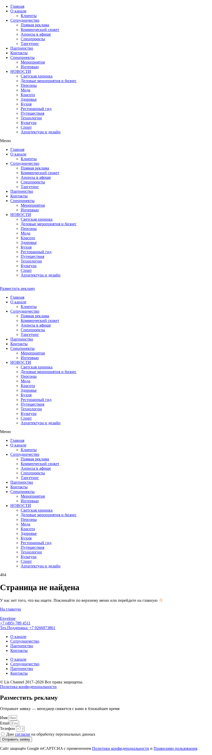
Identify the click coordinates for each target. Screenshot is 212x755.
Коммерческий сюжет (40, 29)
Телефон (8, 728)
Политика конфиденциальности (28, 686)
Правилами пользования (175, 748)
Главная (17, 6)
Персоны (29, 85)
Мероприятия (33, 62)
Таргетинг (30, 43)
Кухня (26, 104)
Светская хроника (36, 76)
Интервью (30, 67)
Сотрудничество (24, 20)
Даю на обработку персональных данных (50, 734)
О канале (18, 11)
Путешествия (32, 113)
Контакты (19, 53)
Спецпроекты (22, 57)
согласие (22, 734)
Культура (28, 122)
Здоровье (29, 99)
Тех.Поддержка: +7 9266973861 (27, 628)
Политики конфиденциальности (120, 748)
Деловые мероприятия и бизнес (49, 81)
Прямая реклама (35, 25)
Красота (28, 95)
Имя (4, 717)
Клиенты (29, 15)
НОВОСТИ (20, 71)
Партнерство (21, 48)
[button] (106, 140)
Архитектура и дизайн (40, 132)
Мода (25, 90)
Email (5, 723)
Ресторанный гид (36, 108)
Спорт (26, 127)
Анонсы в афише (36, 34)
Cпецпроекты (33, 39)
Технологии (31, 118)
